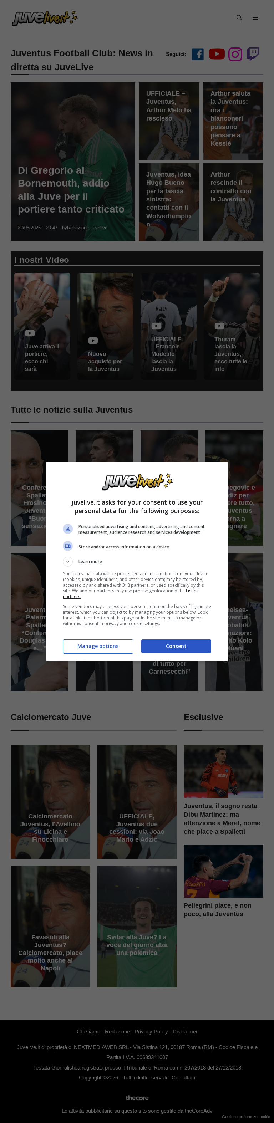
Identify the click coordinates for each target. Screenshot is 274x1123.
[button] (137, 562)
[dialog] (137, 561)
